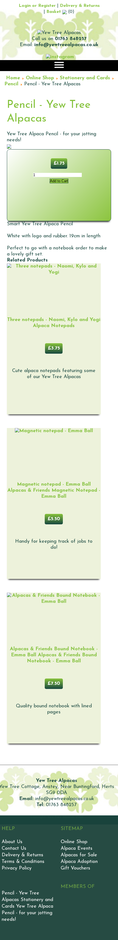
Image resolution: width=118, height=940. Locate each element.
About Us (12, 842)
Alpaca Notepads (53, 322)
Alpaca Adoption (79, 861)
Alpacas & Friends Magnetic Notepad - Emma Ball (53, 490)
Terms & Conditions (23, 861)
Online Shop (74, 842)
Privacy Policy (17, 868)
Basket (54, 12)
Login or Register (37, 6)
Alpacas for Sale (79, 855)
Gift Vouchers (75, 868)
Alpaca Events (76, 848)
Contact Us (14, 848)
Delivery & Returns (80, 6)
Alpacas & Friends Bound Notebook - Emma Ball (54, 655)
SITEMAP (72, 828)
